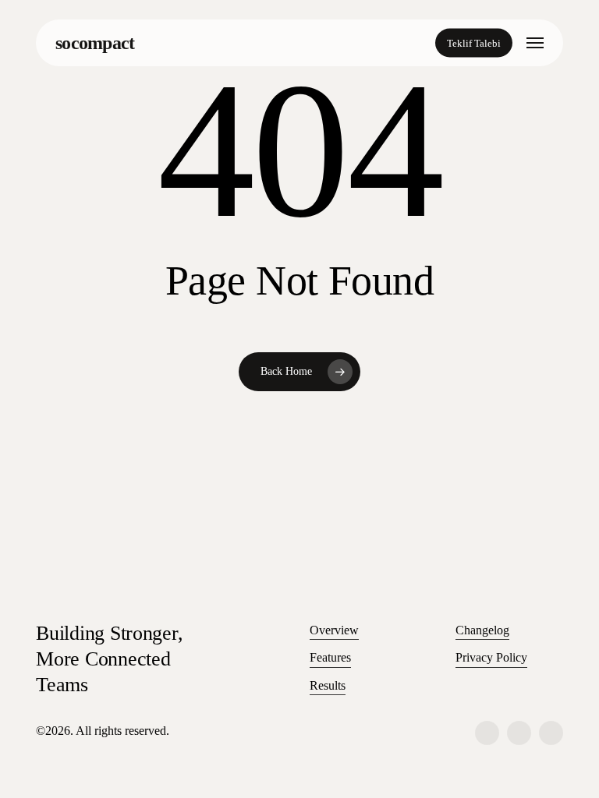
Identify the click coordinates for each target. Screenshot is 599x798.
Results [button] (328, 685)
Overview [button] (334, 630)
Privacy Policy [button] (491, 657)
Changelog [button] (482, 630)
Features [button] (330, 657)
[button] (535, 43)
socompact (95, 43)
